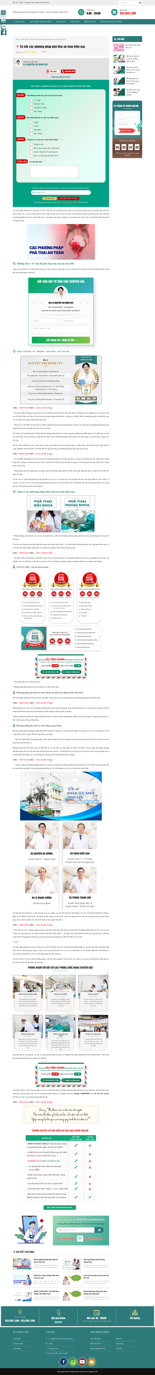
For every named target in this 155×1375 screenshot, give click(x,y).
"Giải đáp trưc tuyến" (69, 202)
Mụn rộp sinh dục (96, 1343)
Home (18, 39)
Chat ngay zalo (53, 1348)
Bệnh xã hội (90, 22)
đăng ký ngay (126, 130)
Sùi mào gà (119, 1343)
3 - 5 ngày (37, 100)
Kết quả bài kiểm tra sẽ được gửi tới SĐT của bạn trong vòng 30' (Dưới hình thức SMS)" (61, 188)
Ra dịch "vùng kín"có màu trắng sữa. (46, 152)
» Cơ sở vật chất (18, 1343)
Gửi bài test (49, 198)
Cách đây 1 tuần (39, 104)
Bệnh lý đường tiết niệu (98, 1348)
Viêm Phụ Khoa (95, 1339)
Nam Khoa (61, 22)
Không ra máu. (39, 144)
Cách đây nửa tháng (40, 108)
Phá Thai (25, 39)
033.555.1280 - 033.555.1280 (20, 1319)
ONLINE (58, 1322)
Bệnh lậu (119, 1339)
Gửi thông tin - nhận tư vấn (60, 340)
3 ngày (36, 122)
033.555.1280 (128, 13)
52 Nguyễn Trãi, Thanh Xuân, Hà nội (61, 1339)
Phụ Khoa (75, 22)
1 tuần (36, 126)
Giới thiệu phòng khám (40, 22)
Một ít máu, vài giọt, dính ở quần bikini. (47, 148)
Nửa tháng (37, 130)
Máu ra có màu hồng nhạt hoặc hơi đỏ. (46, 156)
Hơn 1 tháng (38, 111)
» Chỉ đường (17, 1348)
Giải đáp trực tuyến (68, 198)
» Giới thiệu (17, 1339)
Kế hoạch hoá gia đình (111, 22)
